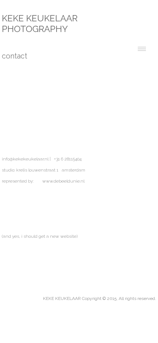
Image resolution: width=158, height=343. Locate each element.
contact (13, 56)
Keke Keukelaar (40, 18)
